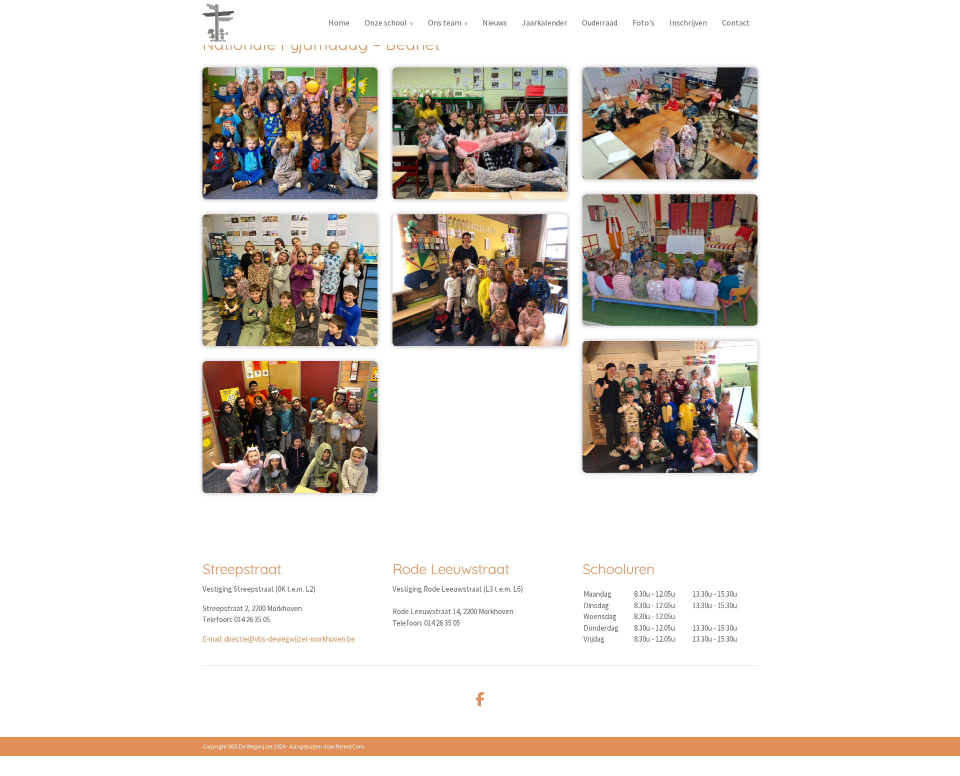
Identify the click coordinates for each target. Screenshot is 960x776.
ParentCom (350, 746)
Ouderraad (600, 22)
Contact (736, 22)
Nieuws (494, 22)
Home (339, 22)
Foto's (643, 22)
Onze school (385, 22)
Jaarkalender (544, 22)
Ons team (445, 22)
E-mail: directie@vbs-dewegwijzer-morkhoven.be (278, 639)
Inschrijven (688, 22)
